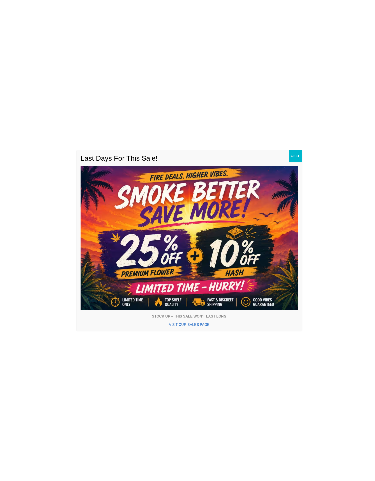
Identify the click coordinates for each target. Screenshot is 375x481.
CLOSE (295, 156)
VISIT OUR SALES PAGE (189, 324)
